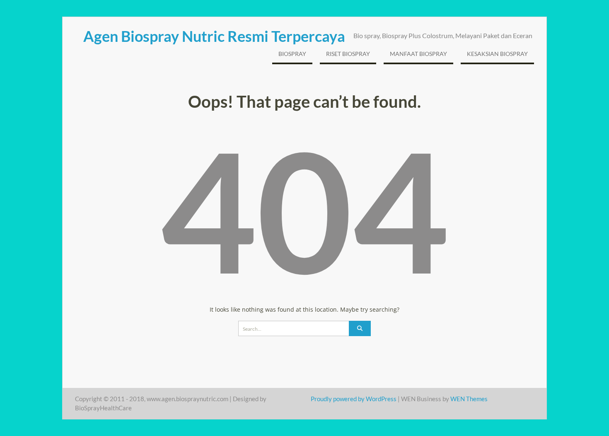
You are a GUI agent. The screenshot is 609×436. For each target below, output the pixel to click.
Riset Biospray (348, 53)
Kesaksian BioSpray (497, 53)
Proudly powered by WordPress (353, 398)
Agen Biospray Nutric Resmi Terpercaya (214, 36)
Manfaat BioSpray (418, 53)
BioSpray (292, 53)
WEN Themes (469, 398)
